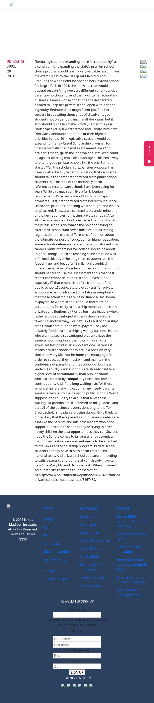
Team (47, 527)
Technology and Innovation (91, 566)
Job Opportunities (56, 551)
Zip (77, 661)
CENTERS (122, 508)
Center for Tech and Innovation (131, 549)
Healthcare (87, 524)
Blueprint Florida (92, 577)
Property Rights (91, 548)
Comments (77, 609)
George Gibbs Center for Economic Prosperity (131, 521)
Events (48, 535)
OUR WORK (88, 508)
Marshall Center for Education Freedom (130, 579)
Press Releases (90, 585)
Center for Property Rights (130, 536)
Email (77, 650)
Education (16, 61)
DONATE (49, 571)
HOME (48, 508)
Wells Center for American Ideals (128, 592)
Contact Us (51, 543)
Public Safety (89, 556)
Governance (88, 532)
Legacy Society (54, 559)
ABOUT (48, 519)
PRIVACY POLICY (55, 579)
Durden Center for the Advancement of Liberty (131, 564)
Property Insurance (94, 540)
